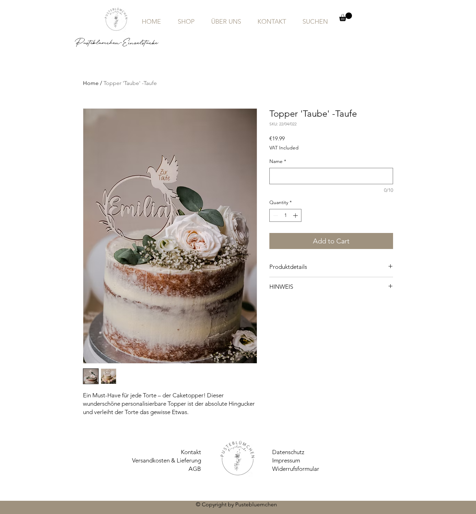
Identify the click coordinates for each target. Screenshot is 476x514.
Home (91, 83)
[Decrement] (274, 215)
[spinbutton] (285, 215)
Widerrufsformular (295, 468)
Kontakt (191, 452)
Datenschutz (288, 452)
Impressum (286, 460)
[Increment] (296, 215)
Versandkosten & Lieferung (166, 460)
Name (277, 161)
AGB (195, 468)
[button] (345, 17)
